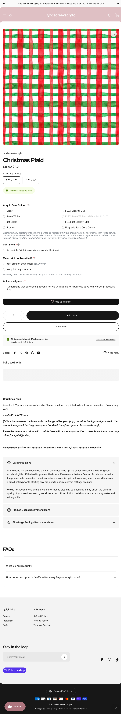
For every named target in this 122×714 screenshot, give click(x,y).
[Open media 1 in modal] (114, 34)
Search (6, 614)
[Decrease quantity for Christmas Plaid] (6, 315)
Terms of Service (41, 623)
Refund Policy (40, 614)
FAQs (5, 623)
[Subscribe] (64, 655)
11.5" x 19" (30, 180)
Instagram (8, 618)
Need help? (113, 352)
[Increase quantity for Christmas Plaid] (20, 315)
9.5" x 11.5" (11, 180)
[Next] (118, 3)
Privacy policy (51, 707)
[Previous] (4, 3)
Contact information (79, 707)
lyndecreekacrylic (61, 15)
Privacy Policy (40, 618)
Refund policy (39, 707)
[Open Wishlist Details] (10, 15)
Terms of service (64, 707)
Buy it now (61, 326)
